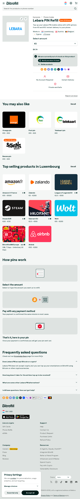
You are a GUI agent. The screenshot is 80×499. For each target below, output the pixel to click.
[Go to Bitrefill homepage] (12, 3)
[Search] (75, 8)
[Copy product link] (21, 18)
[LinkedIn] (71, 482)
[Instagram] (56, 482)
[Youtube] (66, 482)
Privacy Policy (45, 495)
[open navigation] (4, 3)
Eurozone (36, 17)
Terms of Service (59, 495)
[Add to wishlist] (25, 18)
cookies (13, 478)
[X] (51, 482)
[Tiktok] (61, 482)
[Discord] (76, 482)
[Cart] (76, 3)
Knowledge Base (20, 356)
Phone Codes (49, 17)
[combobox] (38, 8)
